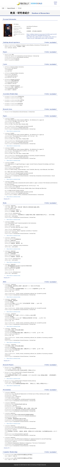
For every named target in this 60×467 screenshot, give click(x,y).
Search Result (11, 8)
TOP (3, 8)
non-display (53, 42)
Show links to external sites (13, 131)
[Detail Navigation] (55, 3)
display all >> (7, 198)
